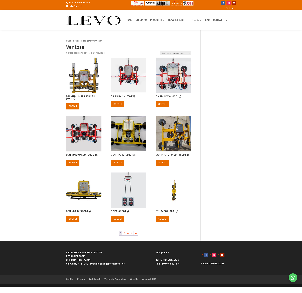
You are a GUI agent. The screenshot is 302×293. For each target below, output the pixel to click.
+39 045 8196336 (78, 2)
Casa (68, 41)
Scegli (73, 106)
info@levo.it (75, 6)
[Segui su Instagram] (228, 3)
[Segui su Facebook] (223, 3)
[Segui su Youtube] (234, 3)
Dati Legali (95, 279)
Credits (134, 279)
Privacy (81, 279)
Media (195, 20)
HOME (129, 20)
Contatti (218, 20)
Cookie (69, 279)
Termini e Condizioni (115, 279)
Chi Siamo (141, 20)
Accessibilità (149, 279)
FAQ (207, 20)
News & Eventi (176, 20)
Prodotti (156, 20)
